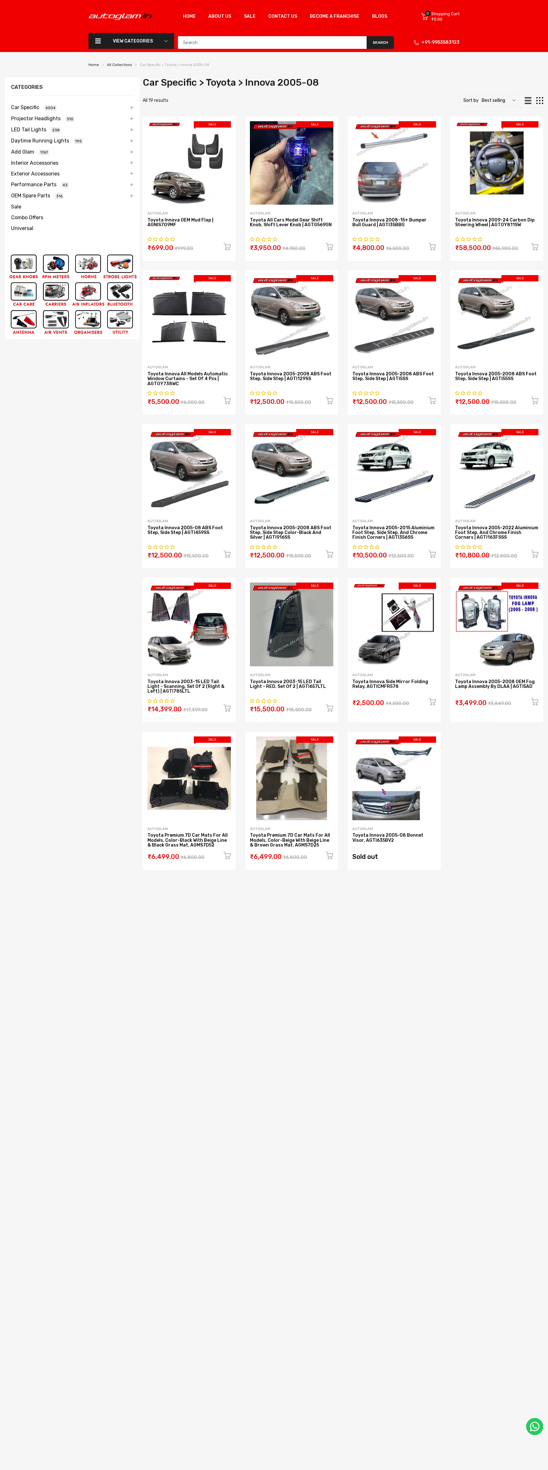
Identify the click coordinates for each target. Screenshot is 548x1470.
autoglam (157, 213)
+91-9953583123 (440, 42)
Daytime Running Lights (46, 141)
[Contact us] (534, 1426)
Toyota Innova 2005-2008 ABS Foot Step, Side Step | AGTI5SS (393, 376)
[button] (161, 239)
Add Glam (29, 152)
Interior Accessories (34, 163)
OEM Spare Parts (36, 196)
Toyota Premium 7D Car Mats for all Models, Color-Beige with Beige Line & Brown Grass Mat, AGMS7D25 (290, 840)
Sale (16, 207)
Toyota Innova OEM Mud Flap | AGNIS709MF (180, 222)
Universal (22, 228)
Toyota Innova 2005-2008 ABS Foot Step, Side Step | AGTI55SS (496, 376)
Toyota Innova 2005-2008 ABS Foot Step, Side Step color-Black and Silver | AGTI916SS (290, 532)
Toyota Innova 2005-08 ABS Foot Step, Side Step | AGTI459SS (185, 530)
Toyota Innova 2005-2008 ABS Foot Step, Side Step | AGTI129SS (290, 376)
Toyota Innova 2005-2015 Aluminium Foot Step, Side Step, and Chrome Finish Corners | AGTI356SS (393, 532)
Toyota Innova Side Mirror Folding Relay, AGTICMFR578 (390, 684)
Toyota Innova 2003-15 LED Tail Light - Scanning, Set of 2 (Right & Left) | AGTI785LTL (186, 686)
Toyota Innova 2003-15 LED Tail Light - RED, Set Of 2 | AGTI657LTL (288, 684)
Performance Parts (39, 184)
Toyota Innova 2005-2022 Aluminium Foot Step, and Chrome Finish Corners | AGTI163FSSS (496, 532)
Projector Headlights (42, 118)
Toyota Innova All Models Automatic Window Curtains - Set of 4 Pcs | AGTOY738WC (187, 378)
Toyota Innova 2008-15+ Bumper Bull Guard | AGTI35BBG (389, 222)
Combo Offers (27, 217)
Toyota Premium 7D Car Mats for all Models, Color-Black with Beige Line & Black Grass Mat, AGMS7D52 (187, 840)
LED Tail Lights (35, 130)
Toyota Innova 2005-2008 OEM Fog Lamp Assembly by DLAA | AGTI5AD (495, 684)
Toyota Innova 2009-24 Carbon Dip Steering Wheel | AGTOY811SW (495, 222)
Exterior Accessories (35, 174)
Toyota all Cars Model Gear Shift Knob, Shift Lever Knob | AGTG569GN (291, 222)
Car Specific (33, 107)
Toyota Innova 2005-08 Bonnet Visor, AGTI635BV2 (387, 838)
